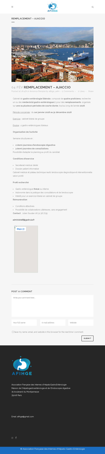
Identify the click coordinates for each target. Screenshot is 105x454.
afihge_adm (54, 91)
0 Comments (68, 91)
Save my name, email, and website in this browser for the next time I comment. (49, 332)
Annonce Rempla (37, 91)
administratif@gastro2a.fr (23, 220)
